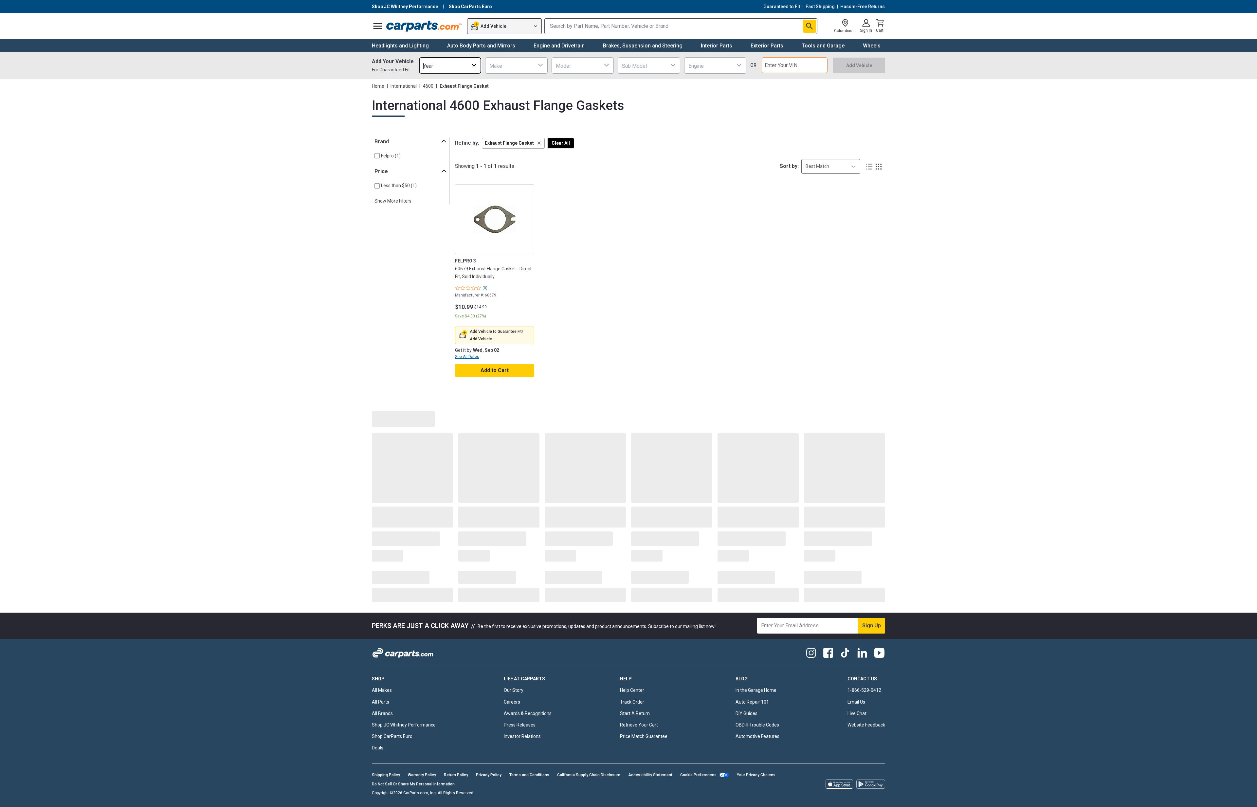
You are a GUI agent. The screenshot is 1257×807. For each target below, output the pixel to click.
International (404, 86)
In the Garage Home (756, 690)
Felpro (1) (391, 155)
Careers (512, 702)
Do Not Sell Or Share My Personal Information (413, 784)
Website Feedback (866, 724)
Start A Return (635, 713)
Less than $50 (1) (399, 185)
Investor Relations (522, 736)
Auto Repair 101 (752, 702)
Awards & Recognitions (528, 713)
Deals (377, 747)
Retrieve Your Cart (639, 724)
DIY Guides (746, 713)
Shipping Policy (386, 775)
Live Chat (856, 713)
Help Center (632, 690)
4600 (428, 86)
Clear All (561, 143)
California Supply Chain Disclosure (588, 775)
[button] (513, 143)
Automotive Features (757, 736)
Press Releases (520, 724)
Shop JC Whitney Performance (404, 724)
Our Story (513, 690)
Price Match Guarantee (643, 736)
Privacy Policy (488, 775)
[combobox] (450, 65)
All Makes (382, 690)
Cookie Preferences (698, 775)
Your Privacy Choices (756, 775)
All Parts (380, 702)
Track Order (632, 702)
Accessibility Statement (650, 775)
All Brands (382, 713)
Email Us (856, 702)
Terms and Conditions (529, 775)
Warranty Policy (422, 775)
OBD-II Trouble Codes (757, 724)
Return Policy (456, 775)
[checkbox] (377, 155)
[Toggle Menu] (378, 26)
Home (378, 86)
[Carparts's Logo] (424, 26)
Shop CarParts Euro (392, 736)
